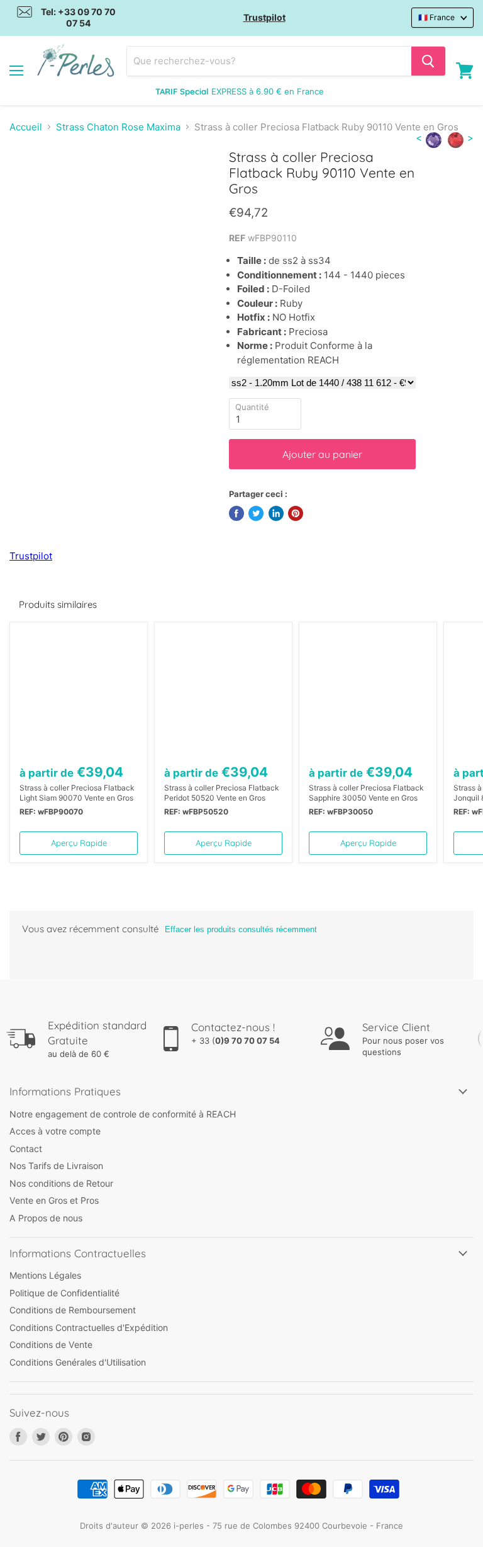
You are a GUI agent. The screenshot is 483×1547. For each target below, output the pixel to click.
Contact (25, 1148)
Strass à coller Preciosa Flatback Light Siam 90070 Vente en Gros (77, 792)
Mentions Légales (45, 1275)
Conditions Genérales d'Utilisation (77, 1362)
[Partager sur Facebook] (236, 513)
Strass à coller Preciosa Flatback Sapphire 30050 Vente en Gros (366, 792)
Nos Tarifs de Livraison (56, 1165)
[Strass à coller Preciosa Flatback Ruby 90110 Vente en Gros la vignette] (28, 180)
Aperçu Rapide (79, 843)
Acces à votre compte (55, 1131)
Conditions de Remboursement (72, 1309)
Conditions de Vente (50, 1344)
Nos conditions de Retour (61, 1183)
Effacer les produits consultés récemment (241, 929)
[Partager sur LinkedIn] (276, 513)
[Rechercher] (428, 61)
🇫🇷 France (436, 17)
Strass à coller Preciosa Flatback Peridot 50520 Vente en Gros (221, 792)
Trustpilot (264, 17)
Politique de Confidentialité (64, 1292)
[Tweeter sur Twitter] (256, 513)
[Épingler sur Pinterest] (295, 513)
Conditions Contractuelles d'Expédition (88, 1327)
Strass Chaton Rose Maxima (118, 127)
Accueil (25, 127)
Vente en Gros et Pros (54, 1200)
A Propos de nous (45, 1218)
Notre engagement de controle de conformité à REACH (122, 1114)
